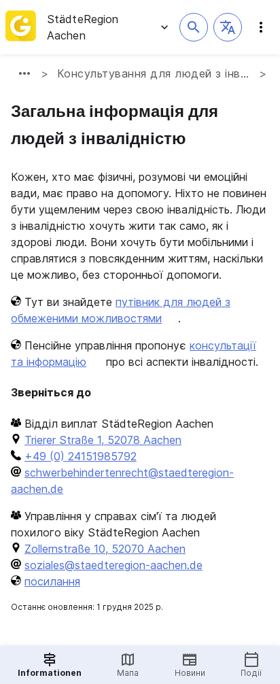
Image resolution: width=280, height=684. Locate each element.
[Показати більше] (24, 73)
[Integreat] (20, 27)
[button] (227, 27)
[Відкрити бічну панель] (261, 27)
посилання (52, 581)
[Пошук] (193, 27)
